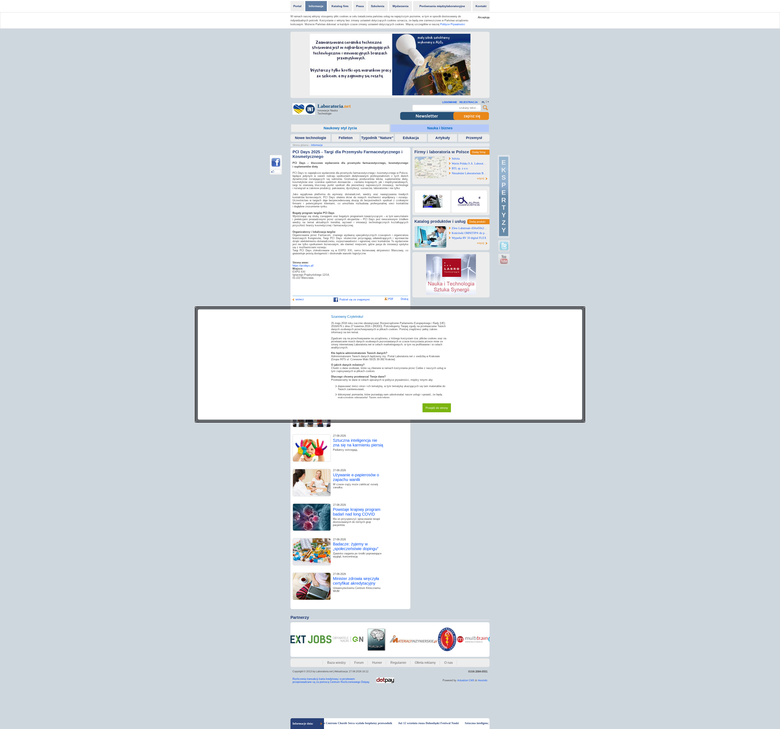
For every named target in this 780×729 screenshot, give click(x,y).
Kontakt (481, 6)
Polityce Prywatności (452, 24)
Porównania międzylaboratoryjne (442, 6)
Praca (360, 6)
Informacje (316, 6)
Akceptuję (484, 17)
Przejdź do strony (437, 407)
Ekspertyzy (503, 196)
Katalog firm (340, 6)
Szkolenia (377, 6)
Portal (297, 6)
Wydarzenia (400, 6)
